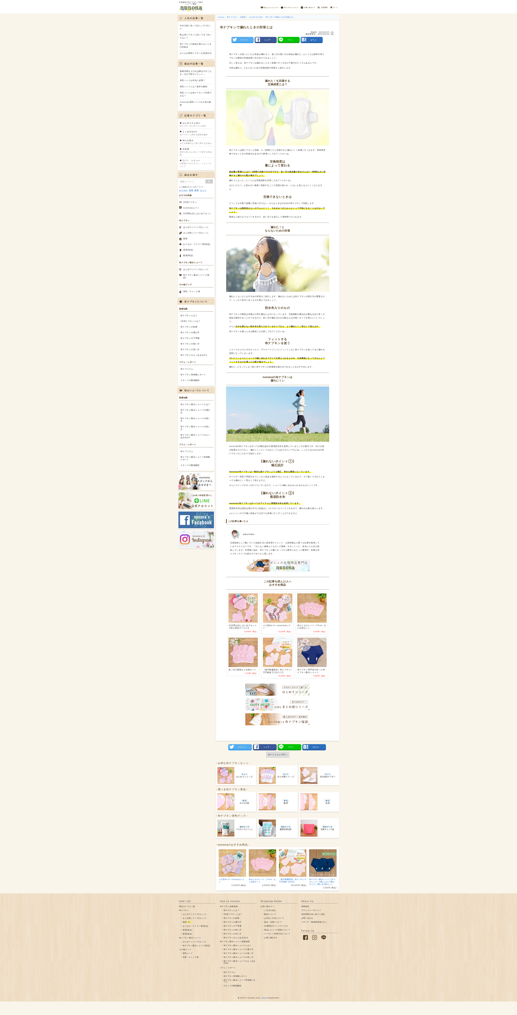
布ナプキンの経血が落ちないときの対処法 (196, 45)
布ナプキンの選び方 (190, 332)
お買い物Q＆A (270, 937)
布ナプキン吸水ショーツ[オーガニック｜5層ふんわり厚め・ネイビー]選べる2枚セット (322, 881)
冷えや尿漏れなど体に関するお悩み (196, 141)
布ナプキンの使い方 (190, 343)
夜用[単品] (188, 255)
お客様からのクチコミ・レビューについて (196, 163)
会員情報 (323, 7)
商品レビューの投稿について (277, 930)
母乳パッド (188, 953)
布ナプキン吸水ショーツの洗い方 (195, 427)
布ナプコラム (186, 369)
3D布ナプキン (190, 202)
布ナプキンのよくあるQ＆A (193, 355)
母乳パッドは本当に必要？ (192, 80)
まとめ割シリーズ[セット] (195, 233)
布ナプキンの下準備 (190, 338)
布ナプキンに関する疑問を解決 (194, 133)
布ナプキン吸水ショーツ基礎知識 (235, 941)
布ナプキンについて (289, 7)
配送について (270, 914)
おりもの (183, 190)
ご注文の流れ (270, 910)
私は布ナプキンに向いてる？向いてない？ (196, 36)
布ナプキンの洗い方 (190, 349)
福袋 (185, 238)
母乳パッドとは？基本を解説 (193, 86)
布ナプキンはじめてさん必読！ (194, 124)
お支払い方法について (274, 918)
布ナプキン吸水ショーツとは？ (195, 404)
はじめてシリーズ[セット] (195, 227)
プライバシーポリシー (311, 910)
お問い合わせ (307, 918)
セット (203, 190)
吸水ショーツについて (270, 7)
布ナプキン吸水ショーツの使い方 (195, 419)
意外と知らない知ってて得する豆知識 (196, 152)
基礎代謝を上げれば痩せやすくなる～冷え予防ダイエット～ (196, 73)
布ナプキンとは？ (188, 315)
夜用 (196, 190)
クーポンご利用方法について (277, 933)
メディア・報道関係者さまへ (314, 922)
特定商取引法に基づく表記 (313, 914)
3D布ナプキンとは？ (190, 321)
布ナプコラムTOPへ (277, 754)
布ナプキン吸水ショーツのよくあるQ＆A (195, 436)
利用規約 (305, 906)
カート (334, 7)
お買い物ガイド (308, 7)
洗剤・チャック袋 (191, 291)
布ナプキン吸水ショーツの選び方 (195, 411)
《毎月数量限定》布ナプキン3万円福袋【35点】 (292, 880)
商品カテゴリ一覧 (187, 906)
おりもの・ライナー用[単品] (196, 244)
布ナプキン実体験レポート (193, 374)
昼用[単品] (188, 249)
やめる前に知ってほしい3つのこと (195, 27)
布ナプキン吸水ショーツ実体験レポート (195, 458)
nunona (264, 998)
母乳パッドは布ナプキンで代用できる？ (196, 94)
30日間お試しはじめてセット (197, 213)
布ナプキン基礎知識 (229, 906)
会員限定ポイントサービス (276, 926)
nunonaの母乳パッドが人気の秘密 (195, 103)
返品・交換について (273, 922)
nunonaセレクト (191, 207)
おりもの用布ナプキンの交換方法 (196, 53)
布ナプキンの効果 (188, 327)
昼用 (191, 190)
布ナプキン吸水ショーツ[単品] (196, 276)
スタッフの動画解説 (190, 380)
